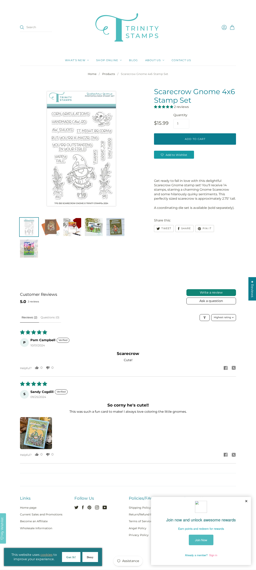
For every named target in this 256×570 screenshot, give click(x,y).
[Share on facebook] (225, 369)
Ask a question (211, 301)
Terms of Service (140, 521)
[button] (164, 107)
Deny (90, 557)
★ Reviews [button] (252, 288)
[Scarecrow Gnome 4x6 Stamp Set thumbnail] (29, 227)
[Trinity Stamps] (128, 27)
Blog (133, 60)
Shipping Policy (140, 507)
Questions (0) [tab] (50, 317)
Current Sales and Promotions (41, 514)
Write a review (211, 292)
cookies (46, 555)
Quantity (180, 115)
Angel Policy (137, 528)
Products (108, 74)
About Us (153, 60)
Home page (28, 507)
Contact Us (181, 60)
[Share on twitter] (233, 368)
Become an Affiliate (34, 521)
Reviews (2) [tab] (29, 317)
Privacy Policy (139, 535)
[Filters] (205, 317)
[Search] (22, 27)
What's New (75, 60)
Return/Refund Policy (144, 514)
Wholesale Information (36, 528)
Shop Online (107, 60)
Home (92, 74)
